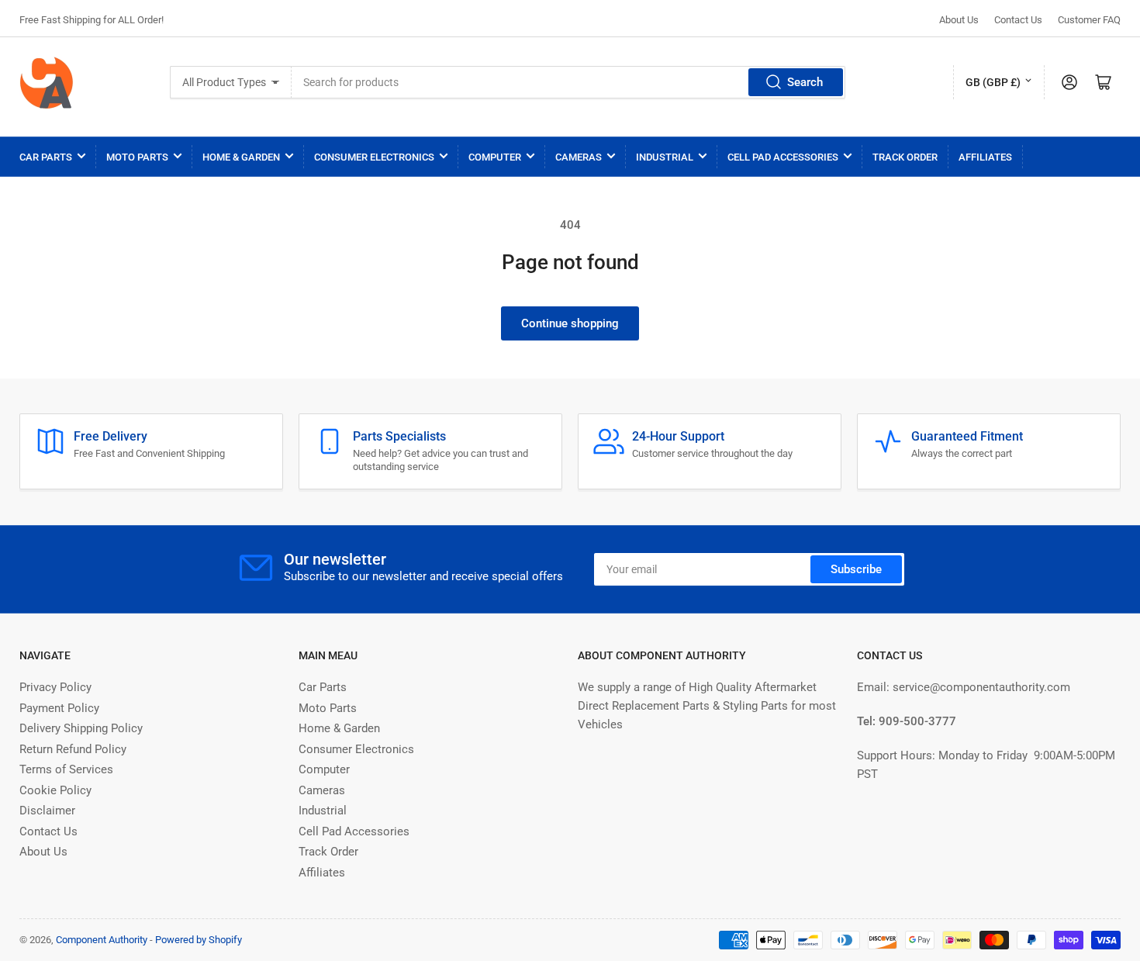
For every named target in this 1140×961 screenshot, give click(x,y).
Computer (494, 157)
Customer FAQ (1089, 20)
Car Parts (45, 157)
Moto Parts (137, 157)
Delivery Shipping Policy (81, 728)
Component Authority (101, 939)
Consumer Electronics (374, 157)
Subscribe (856, 569)
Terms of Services (66, 769)
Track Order (905, 157)
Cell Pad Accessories (782, 157)
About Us (959, 20)
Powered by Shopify (198, 939)
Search (805, 82)
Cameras (578, 157)
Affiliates (985, 157)
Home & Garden (241, 157)
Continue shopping (570, 323)
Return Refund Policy (72, 749)
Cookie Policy (55, 790)
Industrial (664, 157)
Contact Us (1018, 20)
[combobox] (568, 82)
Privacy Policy (55, 687)
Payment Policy (59, 708)
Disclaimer (47, 811)
